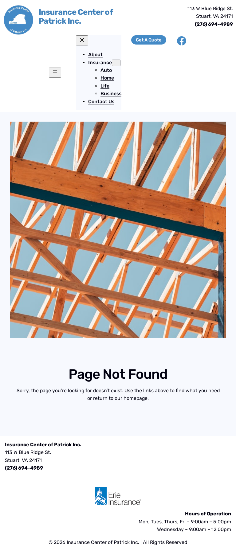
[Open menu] (55, 73)
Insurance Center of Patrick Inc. (75, 16)
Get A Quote (149, 40)
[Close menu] (82, 40)
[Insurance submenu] (116, 63)
